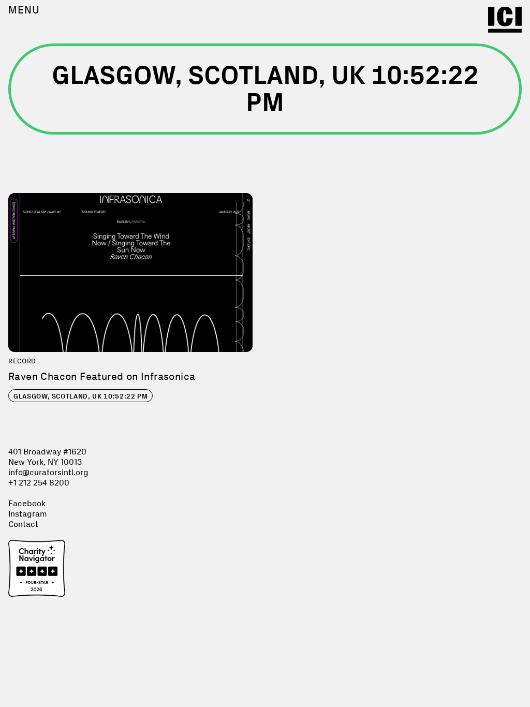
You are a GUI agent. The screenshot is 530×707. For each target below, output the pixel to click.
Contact (23, 524)
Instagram (27, 514)
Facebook (27, 503)
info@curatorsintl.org (48, 472)
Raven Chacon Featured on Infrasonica (101, 376)
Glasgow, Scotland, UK (80, 396)
